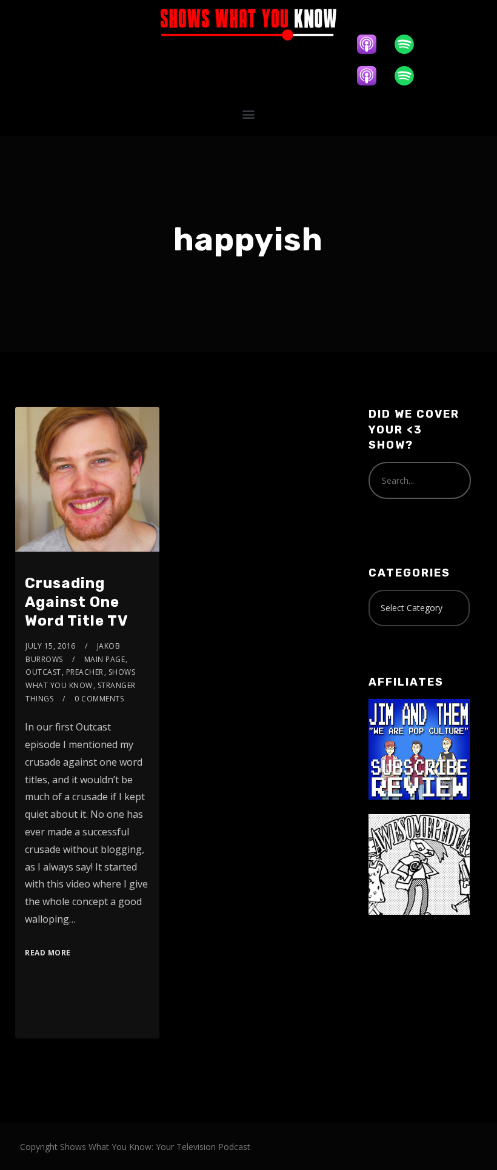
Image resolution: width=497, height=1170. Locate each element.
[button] (249, 114)
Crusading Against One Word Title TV (76, 602)
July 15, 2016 (50, 646)
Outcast (43, 672)
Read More (48, 953)
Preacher (85, 672)
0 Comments (99, 699)
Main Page (104, 659)
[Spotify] (410, 44)
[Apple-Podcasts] (373, 44)
